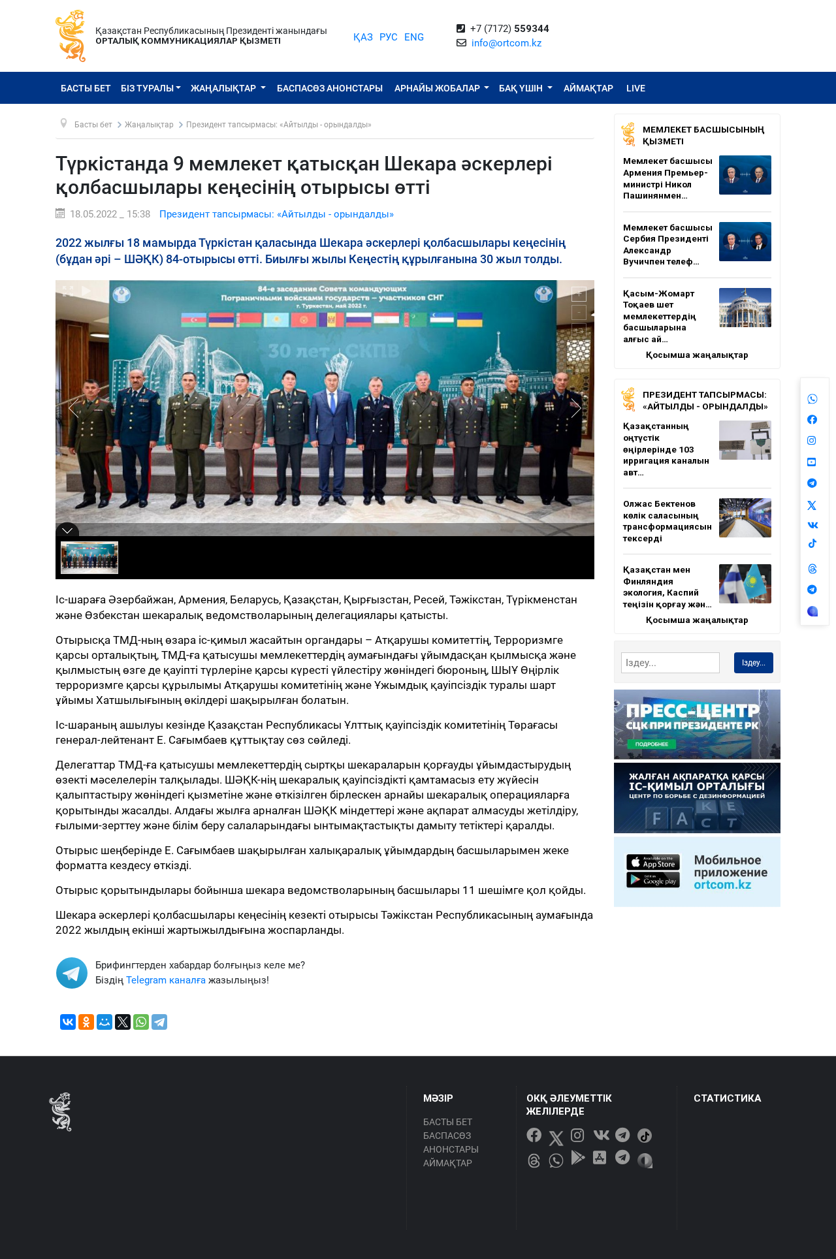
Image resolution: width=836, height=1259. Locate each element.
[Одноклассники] (86, 1022)
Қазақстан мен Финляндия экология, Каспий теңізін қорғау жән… (667, 586)
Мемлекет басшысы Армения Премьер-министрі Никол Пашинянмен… (668, 177)
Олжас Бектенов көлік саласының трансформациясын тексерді (667, 520)
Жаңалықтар (224, 88)
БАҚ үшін (522, 88)
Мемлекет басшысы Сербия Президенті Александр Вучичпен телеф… (668, 244)
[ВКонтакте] (68, 1022)
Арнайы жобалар (438, 88)
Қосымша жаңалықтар (697, 354)
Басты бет (86, 88)
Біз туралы (147, 88)
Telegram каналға (166, 980)
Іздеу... (753, 662)
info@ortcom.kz (506, 43)
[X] (123, 1022)
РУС (388, 37)
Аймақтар (588, 88)
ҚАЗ (363, 37)
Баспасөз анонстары (330, 88)
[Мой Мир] (104, 1022)
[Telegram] (159, 1022)
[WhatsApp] (141, 1022)
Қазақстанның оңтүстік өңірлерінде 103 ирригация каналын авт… (666, 449)
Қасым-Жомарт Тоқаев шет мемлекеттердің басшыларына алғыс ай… (659, 316)
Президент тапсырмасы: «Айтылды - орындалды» (276, 214)
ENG (414, 37)
